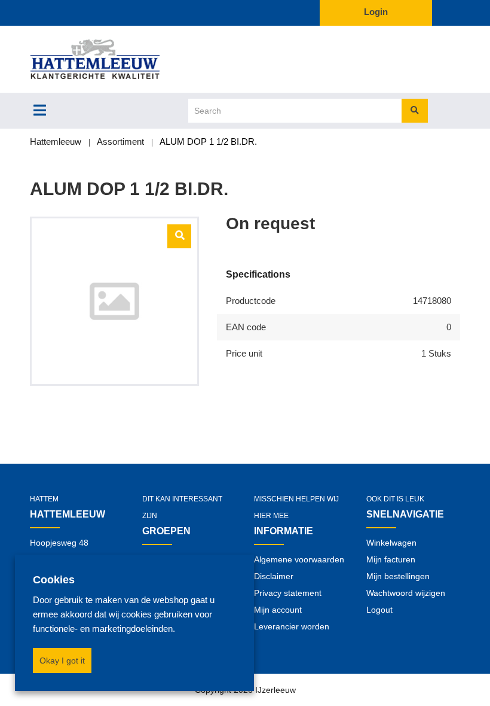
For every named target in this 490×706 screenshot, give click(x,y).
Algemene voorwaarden (299, 559)
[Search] (415, 111)
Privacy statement (287, 593)
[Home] (114, 59)
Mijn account (278, 609)
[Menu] (40, 110)
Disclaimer (273, 576)
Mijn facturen (390, 559)
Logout (379, 609)
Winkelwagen (391, 542)
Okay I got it (62, 660)
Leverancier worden (291, 626)
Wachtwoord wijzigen (405, 593)
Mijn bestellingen (398, 576)
